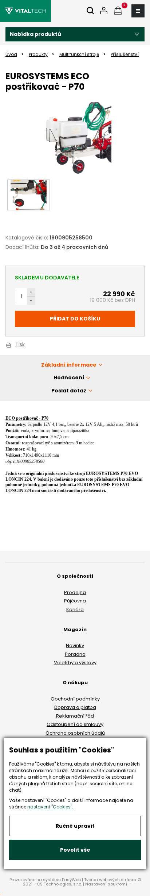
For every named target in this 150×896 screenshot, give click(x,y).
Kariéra (75, 609)
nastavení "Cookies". (50, 807)
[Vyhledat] (90, 11)
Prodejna (75, 592)
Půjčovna (75, 600)
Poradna (75, 654)
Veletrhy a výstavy (75, 662)
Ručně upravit (75, 826)
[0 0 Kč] (118, 11)
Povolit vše (75, 849)
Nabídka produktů (35, 34)
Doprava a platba (75, 707)
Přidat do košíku (75, 318)
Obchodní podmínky (75, 698)
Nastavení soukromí (106, 884)
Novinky (75, 645)
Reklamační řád (75, 716)
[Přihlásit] (103, 11)
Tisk (20, 345)
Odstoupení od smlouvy (75, 724)
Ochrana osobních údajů (75, 733)
